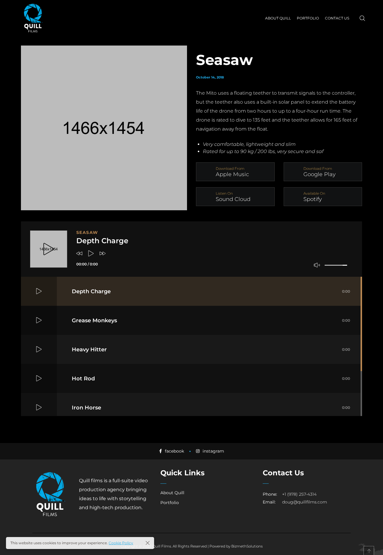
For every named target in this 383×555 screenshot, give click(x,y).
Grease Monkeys (211, 320)
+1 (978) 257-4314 (299, 494)
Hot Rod (211, 378)
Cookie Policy (121, 543)
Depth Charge (211, 291)
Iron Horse (211, 407)
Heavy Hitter (211, 349)
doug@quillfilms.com (304, 502)
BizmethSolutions (247, 546)
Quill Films (161, 546)
